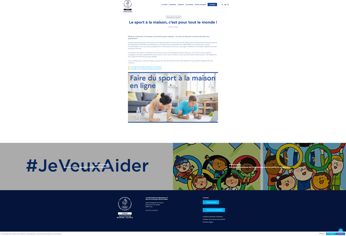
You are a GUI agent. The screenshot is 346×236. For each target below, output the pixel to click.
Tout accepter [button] (330, 234)
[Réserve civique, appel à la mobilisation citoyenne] (86, 166)
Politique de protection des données (214, 219)
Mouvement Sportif (173, 17)
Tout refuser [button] (340, 234)
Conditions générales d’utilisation (213, 217)
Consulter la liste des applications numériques (145, 67)
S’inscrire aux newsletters (214, 210)
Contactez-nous (212, 202)
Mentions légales (208, 222)
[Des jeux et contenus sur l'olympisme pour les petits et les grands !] (259, 166)
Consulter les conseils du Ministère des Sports (146, 69)
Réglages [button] (322, 234)
